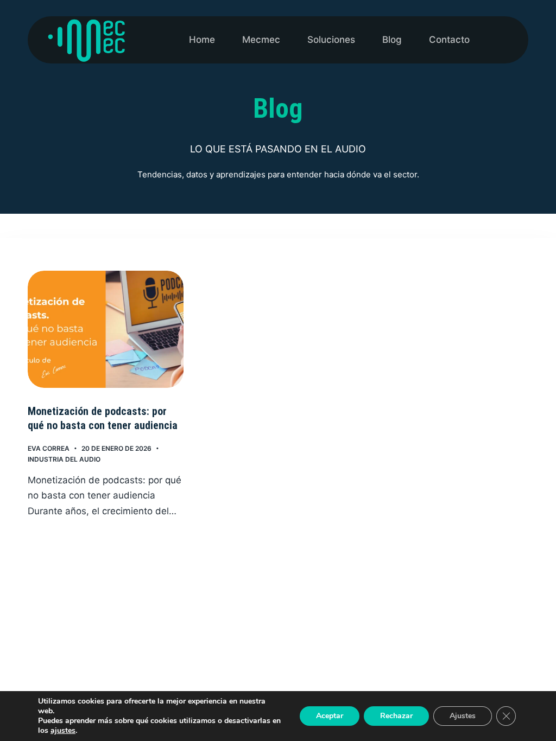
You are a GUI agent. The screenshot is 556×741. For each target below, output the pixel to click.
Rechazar (396, 716)
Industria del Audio (64, 459)
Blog (392, 39)
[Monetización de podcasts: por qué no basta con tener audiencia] (106, 329)
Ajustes (463, 716)
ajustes (62, 731)
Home (202, 39)
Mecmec (261, 39)
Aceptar (329, 716)
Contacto (449, 39)
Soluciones (331, 39)
